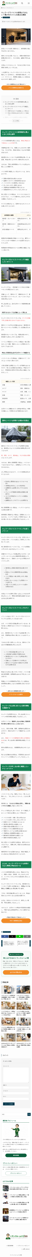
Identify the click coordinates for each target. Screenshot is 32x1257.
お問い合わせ (26, 1249)
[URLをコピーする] (27, 936)
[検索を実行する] (29, 1114)
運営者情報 (16, 1155)
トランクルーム (6, 17)
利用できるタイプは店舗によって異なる (18, 111)
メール (5, 1090)
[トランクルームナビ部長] (9, 3)
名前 (5, 1085)
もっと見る (16, 120)
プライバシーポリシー (16, 1173)
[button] (4, 936)
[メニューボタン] (28, 3)
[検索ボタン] (22, 3)
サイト (4, 1096)
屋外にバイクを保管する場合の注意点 (16, 117)
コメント (6, 1066)
